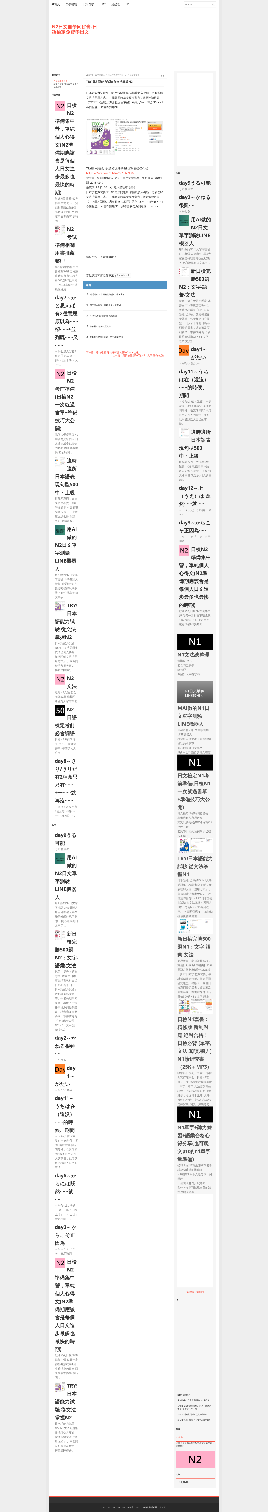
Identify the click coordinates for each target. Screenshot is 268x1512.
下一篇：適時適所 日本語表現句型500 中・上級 (112, 352)
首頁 (57, 4)
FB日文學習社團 (150, 1507)
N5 (104, 1507)
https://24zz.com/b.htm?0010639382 (110, 173)
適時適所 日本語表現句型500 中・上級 (66, 476)
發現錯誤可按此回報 (195, 1291)
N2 (119, 1507)
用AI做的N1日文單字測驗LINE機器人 (193, 1400)
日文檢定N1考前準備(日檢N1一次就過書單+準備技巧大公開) (194, 1407)
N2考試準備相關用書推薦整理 (66, 245)
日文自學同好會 (60, 81)
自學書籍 (71, 4)
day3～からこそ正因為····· (65, 1235)
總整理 (116, 4)
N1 (128, 4)
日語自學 (88, 4)
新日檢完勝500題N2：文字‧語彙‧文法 (66, 949)
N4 (109, 1507)
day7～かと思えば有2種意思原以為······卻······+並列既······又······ (66, 321)
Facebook (123, 275)
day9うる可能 (195, 182)
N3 (114, 1507)
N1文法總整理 (183, 1394)
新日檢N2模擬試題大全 (100, 326)
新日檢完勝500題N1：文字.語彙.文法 (193, 1419)
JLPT (103, 4)
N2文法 (179, 1437)
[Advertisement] (159, 43)
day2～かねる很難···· (65, 1045)
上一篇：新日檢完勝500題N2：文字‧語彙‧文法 (138, 355)
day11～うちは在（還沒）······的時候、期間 (65, 1114)
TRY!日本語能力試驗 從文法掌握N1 (192, 1414)
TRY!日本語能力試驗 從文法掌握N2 (66, 621)
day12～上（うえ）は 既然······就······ (194, 495)
